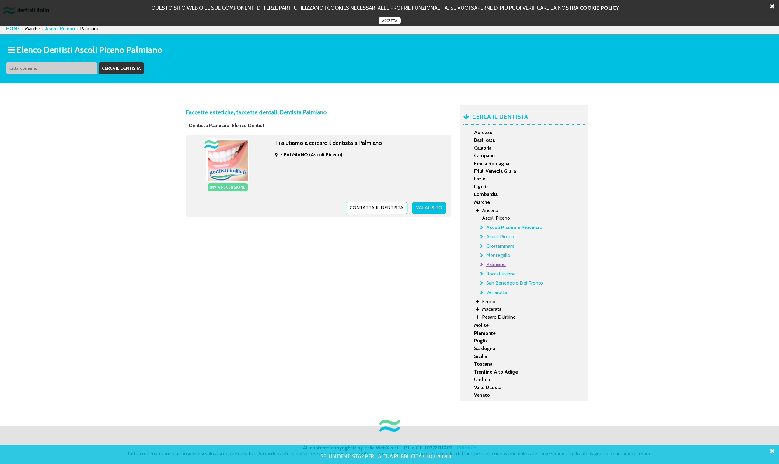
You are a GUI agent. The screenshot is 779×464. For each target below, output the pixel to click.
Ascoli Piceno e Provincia (514, 227)
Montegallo (498, 255)
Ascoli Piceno (60, 28)
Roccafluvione (501, 274)
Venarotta (496, 292)
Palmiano (496, 264)
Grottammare (500, 246)
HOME (13, 28)
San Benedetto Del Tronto (514, 283)
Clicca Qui (437, 456)
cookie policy (599, 8)
